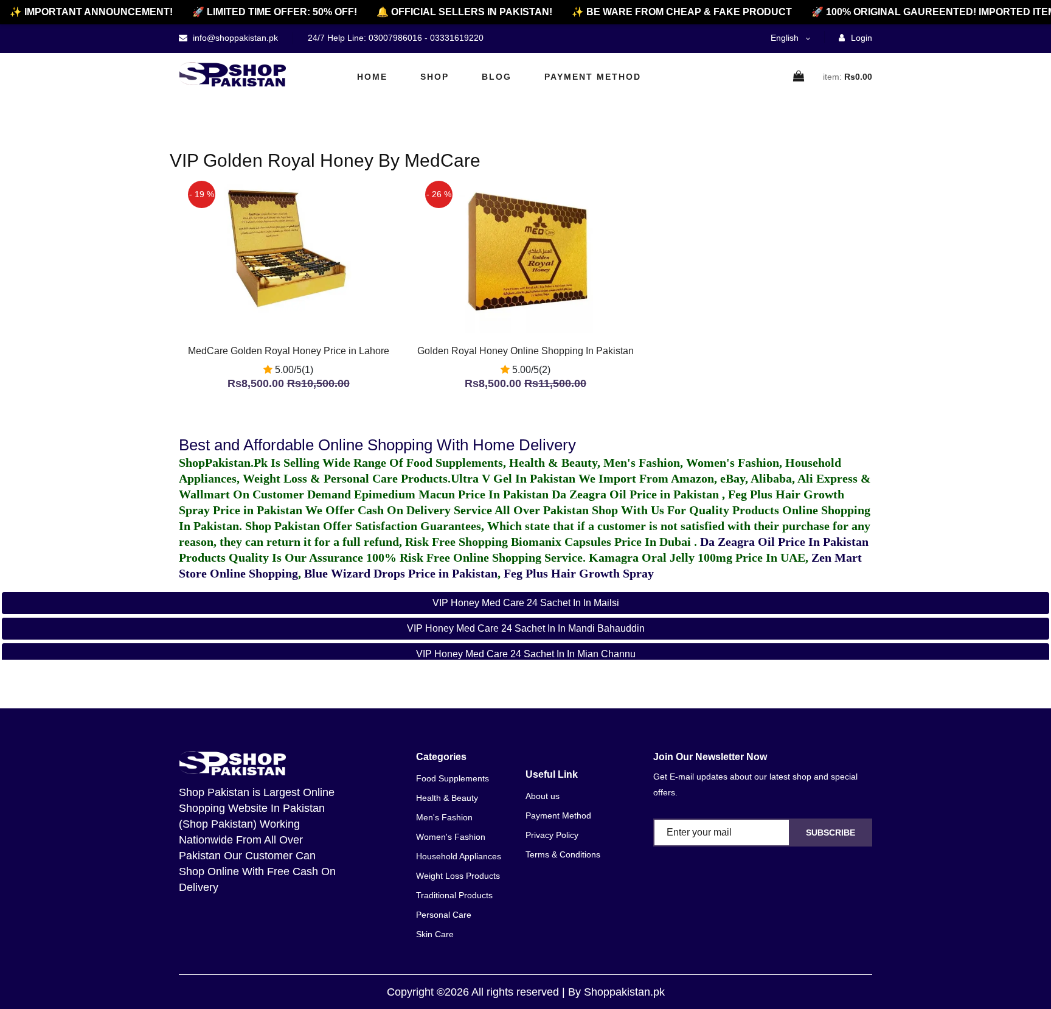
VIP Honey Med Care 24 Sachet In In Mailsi (525, 603)
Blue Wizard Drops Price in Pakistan (401, 573)
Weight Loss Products (458, 876)
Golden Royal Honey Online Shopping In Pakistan (525, 351)
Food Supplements (452, 778)
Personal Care (443, 915)
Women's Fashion (450, 837)
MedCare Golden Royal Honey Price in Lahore (288, 351)
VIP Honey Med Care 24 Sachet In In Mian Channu (526, 654)
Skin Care (435, 934)
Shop (434, 77)
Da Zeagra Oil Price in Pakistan (637, 494)
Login (860, 38)
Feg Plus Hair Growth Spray (579, 573)
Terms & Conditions (563, 854)
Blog (497, 77)
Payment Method (592, 77)
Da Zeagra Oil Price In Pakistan (784, 541)
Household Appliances (458, 856)
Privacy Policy (552, 835)
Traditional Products (454, 895)
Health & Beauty (447, 798)
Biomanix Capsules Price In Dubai (602, 541)
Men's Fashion (444, 817)
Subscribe (830, 832)
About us (543, 796)
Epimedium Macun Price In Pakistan (451, 494)
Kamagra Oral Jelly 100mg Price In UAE (697, 557)
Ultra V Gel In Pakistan (513, 478)
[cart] (799, 77)
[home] (232, 74)
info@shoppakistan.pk (234, 38)
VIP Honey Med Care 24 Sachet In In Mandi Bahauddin (526, 628)
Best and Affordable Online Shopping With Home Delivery (377, 445)
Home (372, 77)
